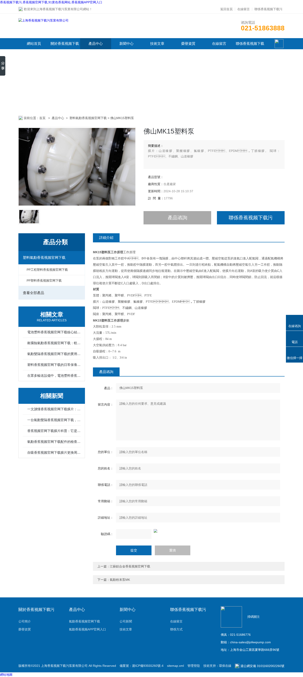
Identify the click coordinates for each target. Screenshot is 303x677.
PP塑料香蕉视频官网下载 (44, 280)
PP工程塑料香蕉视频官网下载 (47, 269)
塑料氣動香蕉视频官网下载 (88, 118)
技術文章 (157, 43)
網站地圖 (6, 674)
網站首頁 (34, 43)
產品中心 (96, 43)
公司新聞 (126, 621)
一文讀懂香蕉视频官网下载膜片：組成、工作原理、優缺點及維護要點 (54, 409)
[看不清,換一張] (189, 531)
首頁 (42, 118)
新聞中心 (126, 43)
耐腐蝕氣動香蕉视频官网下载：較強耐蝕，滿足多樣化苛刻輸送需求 (54, 343)
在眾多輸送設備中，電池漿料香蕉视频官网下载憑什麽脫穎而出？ (54, 375)
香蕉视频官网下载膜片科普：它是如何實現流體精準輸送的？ (54, 431)
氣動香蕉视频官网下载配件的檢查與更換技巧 (54, 441)
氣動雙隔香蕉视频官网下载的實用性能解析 (54, 354)
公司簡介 (24, 621)
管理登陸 (193, 665)
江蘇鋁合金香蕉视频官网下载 (130, 566)
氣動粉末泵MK (120, 579)
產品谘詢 (177, 217)
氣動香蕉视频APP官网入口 (87, 629)
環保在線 (225, 665)
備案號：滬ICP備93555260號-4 (141, 665)
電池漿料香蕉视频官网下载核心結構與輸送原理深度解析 (54, 332)
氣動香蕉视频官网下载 (84, 621)
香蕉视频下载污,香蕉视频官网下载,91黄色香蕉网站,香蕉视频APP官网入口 (51, 2)
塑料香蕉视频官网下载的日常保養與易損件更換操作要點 (54, 365)
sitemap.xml (175, 665)
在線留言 (243, 9)
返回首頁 (226, 9)
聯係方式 (176, 629)
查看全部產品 (33, 293)
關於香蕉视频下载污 (65, 49)
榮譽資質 (188, 43)
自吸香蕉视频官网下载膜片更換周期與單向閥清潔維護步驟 (54, 452)
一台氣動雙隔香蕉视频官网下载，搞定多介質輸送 (54, 420)
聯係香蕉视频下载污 (268, 9)
